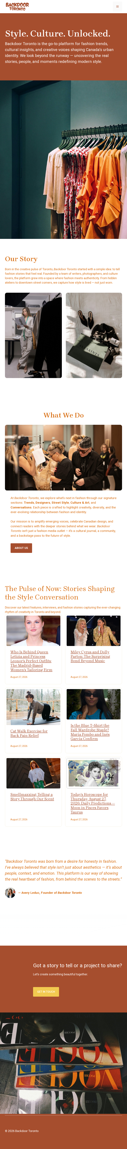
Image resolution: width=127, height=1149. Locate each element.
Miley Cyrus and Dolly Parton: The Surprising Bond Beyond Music (90, 656)
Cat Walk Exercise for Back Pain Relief (29, 733)
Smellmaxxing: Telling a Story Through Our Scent (32, 796)
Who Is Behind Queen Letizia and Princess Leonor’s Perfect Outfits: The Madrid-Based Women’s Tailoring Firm (31, 661)
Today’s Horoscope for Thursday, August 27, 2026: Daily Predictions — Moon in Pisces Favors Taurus (93, 803)
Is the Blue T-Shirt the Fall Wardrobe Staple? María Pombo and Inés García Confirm (90, 732)
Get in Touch (46, 991)
